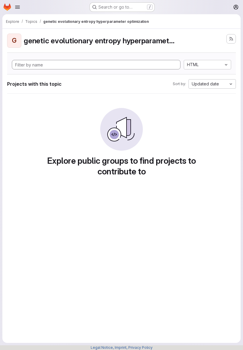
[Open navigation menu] (17, 7)
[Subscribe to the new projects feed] (231, 39)
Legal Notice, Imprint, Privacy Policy (122, 347)
